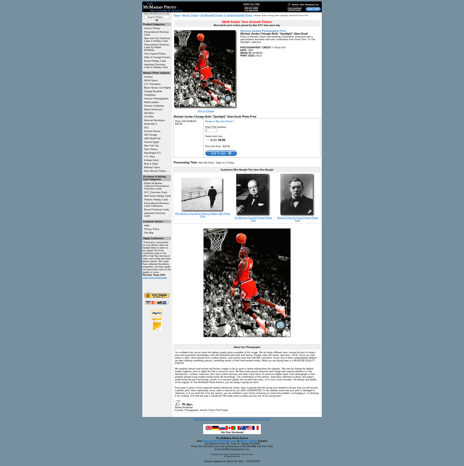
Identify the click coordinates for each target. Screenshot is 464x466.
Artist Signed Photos (155, 53)
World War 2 (150, 124)
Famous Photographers (156, 98)
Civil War (149, 116)
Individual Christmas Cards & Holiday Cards (156, 66)
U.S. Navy (149, 156)
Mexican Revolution (154, 120)
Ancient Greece (152, 131)
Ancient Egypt (151, 142)
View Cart (265, 419)
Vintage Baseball (153, 91)
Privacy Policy (151, 229)
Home (177, 15)
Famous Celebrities (154, 105)
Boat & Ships (151, 163)
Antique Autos (151, 160)
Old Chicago (150, 134)
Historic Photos (152, 28)
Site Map (149, 232)
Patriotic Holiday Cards (156, 199)
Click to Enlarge (205, 111)
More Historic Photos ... (156, 171)
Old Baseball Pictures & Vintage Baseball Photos (226, 15)
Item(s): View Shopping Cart (305, 4)
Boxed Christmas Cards (156, 209)
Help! (147, 225)
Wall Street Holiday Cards (157, 196)
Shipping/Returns (249, 419)
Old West (149, 113)
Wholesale (232, 419)
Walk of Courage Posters (157, 57)
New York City (151, 145)
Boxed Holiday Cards (155, 61)
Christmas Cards (155, 192)
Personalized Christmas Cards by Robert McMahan (156, 47)
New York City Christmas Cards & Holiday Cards (157, 39)
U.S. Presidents (152, 84)
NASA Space (151, 80)
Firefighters (150, 95)
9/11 (146, 127)
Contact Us (208, 419)
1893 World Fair (152, 138)
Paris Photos (151, 149)
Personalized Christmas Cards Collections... (156, 204)
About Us (220, 419)
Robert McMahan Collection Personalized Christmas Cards (156, 186)
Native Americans (153, 109)
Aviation (148, 76)
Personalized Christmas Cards (220, 441)
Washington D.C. (153, 153)
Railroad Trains (152, 167)
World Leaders (151, 102)
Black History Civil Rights (157, 87)
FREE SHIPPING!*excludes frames (295, 9)
